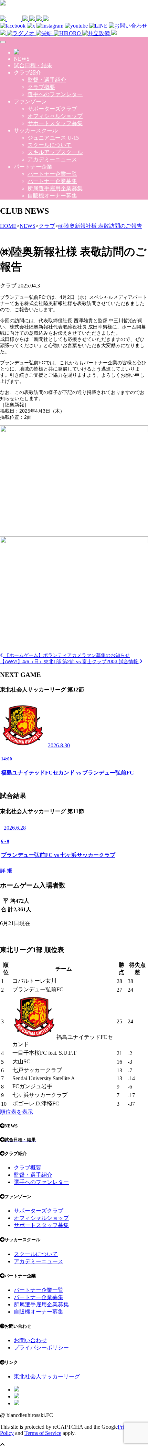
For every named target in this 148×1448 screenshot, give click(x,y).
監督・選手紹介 (47, 80)
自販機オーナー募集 (52, 196)
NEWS (22, 59)
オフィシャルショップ (55, 116)
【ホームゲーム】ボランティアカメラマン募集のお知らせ (66, 655)
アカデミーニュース (52, 159)
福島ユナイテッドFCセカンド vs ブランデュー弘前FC (67, 773)
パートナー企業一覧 (52, 174)
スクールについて (50, 145)
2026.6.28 (15, 828)
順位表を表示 (16, 1112)
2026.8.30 (59, 745)
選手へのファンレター (55, 94)
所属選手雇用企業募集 (55, 188)
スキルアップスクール (55, 152)
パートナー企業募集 (52, 181)
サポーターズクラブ (52, 109)
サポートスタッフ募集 (55, 123)
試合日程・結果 (33, 65)
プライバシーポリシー (41, 1347)
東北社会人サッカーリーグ (47, 1376)
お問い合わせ (30, 1340)
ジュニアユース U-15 (53, 138)
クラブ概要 (41, 87)
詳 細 (6, 870)
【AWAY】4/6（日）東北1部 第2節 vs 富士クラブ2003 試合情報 (69, 661)
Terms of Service (42, 1433)
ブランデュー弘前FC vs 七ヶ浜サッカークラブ (58, 855)
